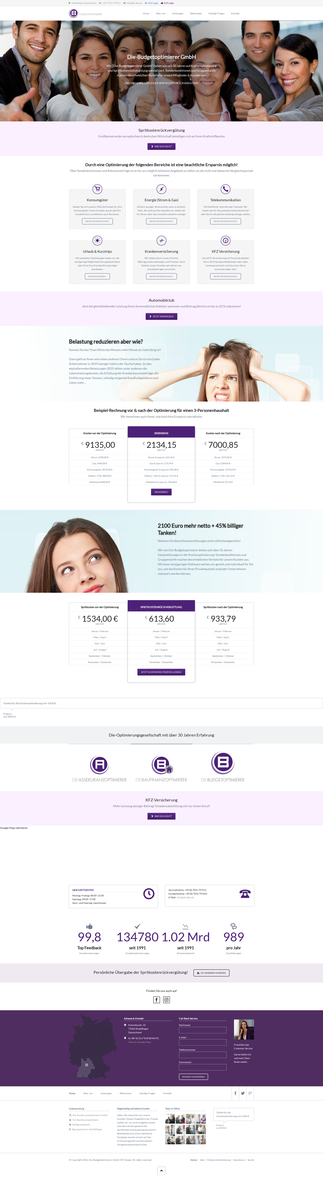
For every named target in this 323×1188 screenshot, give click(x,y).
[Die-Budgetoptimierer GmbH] (223, 767)
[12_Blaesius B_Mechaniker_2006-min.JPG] (201, 1139)
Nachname (184, 1025)
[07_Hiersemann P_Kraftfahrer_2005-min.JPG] (191, 1129)
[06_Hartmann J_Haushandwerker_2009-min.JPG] (180, 1129)
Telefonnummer (187, 1049)
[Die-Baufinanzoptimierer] (161, 767)
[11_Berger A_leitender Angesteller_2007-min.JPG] (191, 1139)
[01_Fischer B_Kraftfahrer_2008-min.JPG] (170, 1119)
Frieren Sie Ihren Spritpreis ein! (163, 111)
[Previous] (3, 71)
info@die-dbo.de (185, 897)
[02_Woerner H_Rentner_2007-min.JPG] (180, 1119)
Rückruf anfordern (193, 1077)
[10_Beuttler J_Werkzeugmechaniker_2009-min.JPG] (180, 1139)
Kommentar (185, 1062)
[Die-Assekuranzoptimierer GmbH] (100, 767)
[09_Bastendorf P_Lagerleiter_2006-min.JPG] (170, 1139)
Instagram (166, 999)
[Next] (319, 71)
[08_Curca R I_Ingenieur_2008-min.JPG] (201, 1129)
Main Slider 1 (155, 111)
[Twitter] (242, 1093)
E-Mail (184, 1037)
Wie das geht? (163, 146)
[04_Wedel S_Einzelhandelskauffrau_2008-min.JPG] (201, 1119)
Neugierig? (161, 492)
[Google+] (250, 1093)
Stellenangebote (167, 111)
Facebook (156, 999)
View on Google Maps (139, 1042)
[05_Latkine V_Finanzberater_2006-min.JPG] (170, 1129)
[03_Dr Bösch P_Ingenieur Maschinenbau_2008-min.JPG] (191, 1119)
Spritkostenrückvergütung (159, 111)
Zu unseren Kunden (213, 972)
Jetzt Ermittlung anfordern (94, 91)
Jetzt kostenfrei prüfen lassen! (161, 672)
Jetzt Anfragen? (163, 316)
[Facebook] (235, 1093)
